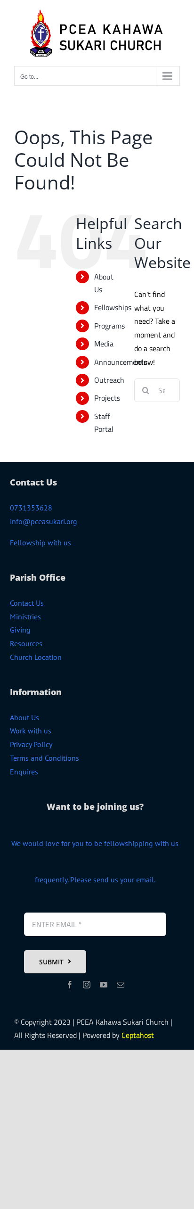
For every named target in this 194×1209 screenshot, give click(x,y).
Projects (107, 397)
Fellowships (112, 307)
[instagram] (86, 984)
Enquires (24, 771)
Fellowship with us (40, 542)
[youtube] (103, 984)
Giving (20, 629)
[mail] (120, 984)
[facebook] (69, 984)
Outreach (109, 380)
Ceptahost (137, 1035)
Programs (109, 325)
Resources (26, 643)
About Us (24, 717)
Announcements (120, 362)
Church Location (36, 657)
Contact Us (27, 603)
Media (103, 343)
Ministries (25, 616)
